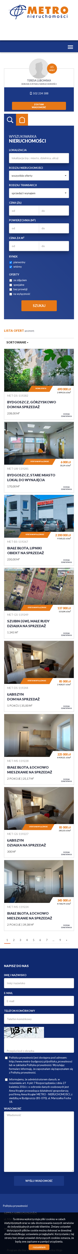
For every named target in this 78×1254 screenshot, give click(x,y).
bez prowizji (20, 289)
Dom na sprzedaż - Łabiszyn (39, 676)
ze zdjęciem (20, 280)
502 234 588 (40, 93)
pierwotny (19, 262)
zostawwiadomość (39, 105)
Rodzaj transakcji (23, 185)
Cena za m (16, 238)
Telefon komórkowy (19, 1010)
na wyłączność (21, 293)
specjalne (18, 284)
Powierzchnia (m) (22, 220)
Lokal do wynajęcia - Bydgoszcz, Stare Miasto (39, 457)
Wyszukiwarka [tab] (10, 120)
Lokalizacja (18, 150)
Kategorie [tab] (22, 120)
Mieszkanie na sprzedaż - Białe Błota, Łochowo (39, 749)
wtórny (17, 266)
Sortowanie (16, 342)
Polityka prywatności (15, 1205)
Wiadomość (12, 1108)
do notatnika (66, 415)
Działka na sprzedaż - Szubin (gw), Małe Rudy (39, 603)
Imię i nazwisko (15, 975)
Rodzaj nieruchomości (26, 167)
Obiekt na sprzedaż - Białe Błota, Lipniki (39, 530)
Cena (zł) (15, 202)
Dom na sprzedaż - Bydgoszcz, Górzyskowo (39, 384)
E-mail (8, 993)
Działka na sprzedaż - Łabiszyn (39, 822)
